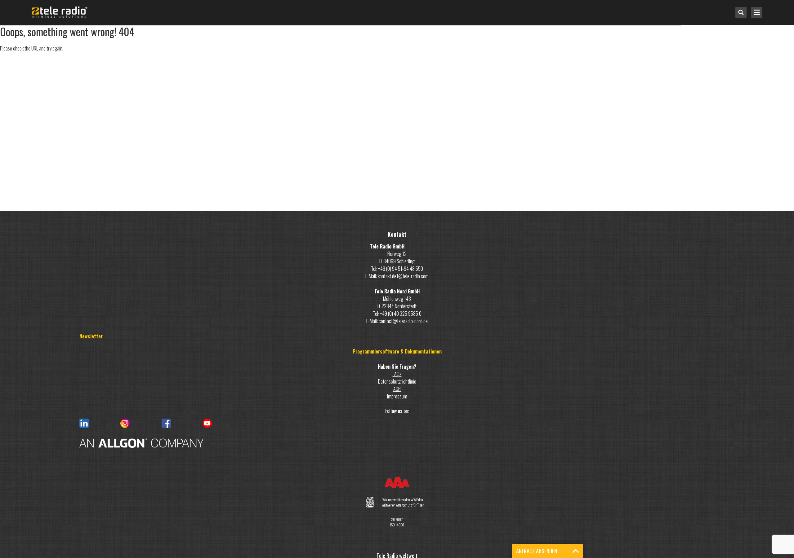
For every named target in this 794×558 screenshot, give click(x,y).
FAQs (397, 374)
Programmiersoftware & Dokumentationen (397, 351)
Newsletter (91, 336)
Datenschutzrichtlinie (397, 381)
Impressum (397, 396)
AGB (397, 389)
